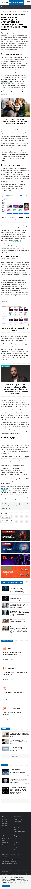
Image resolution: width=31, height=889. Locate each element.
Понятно (5, 886)
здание (13, 457)
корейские (18, 238)
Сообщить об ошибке (10, 861)
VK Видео (16, 842)
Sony (19, 240)
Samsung (20, 417)
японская (15, 240)
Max (15, 838)
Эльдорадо (17, 277)
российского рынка (7, 429)
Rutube (16, 845)
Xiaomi (18, 413)
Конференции (18, 819)
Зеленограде (20, 472)
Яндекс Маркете (7, 275)
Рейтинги (5, 823)
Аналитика (5, 821)
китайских (8, 492)
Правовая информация (11, 863)
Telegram (16, 847)
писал (18, 347)
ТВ (15, 829)
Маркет (16, 825)
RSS (6, 857)
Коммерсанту (6, 301)
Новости (4, 819)
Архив (4, 828)
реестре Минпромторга (9, 264)
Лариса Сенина (15, 132)
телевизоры (21, 68)
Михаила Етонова (7, 81)
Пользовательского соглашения (16, 882)
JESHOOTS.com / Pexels (24, 115)
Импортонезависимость (16, 2)
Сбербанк (11, 415)
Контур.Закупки (19, 168)
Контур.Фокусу (12, 468)
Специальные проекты (18, 822)
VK (15, 840)
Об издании (5, 838)
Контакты (5, 845)
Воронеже (10, 61)
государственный (17, 427)
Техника (16, 827)
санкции (3, 490)
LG (23, 238)
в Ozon (14, 272)
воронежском (15, 443)
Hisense (27, 417)
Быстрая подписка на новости (13, 854)
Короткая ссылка (8, 520)
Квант (21, 79)
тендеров (12, 228)
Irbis (2, 59)
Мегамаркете (21, 272)
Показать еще (15, 756)
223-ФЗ (5, 182)
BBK (27, 447)
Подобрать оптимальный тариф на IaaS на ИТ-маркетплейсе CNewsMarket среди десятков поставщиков (15, 506)
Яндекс (22, 447)
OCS (2, 284)
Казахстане (4, 488)
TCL (2, 495)
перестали (20, 495)
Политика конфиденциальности (13, 859)
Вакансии (5, 842)
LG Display (16, 447)
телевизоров (24, 57)
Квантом (15, 156)
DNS (10, 447)
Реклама (4, 840)
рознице (15, 286)
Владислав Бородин (10, 284)
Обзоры (4, 825)
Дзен (15, 849)
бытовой (8, 425)
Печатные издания (19, 831)
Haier (2, 413)
